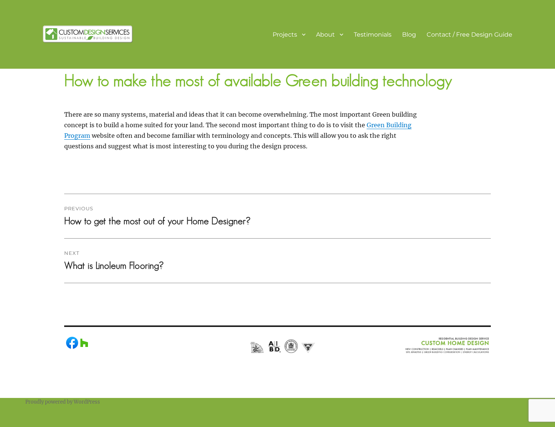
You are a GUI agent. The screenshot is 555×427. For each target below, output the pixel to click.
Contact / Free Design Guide (469, 34)
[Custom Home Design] (88, 33)
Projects (285, 34)
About (325, 34)
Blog (409, 34)
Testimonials (373, 34)
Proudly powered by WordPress (62, 402)
